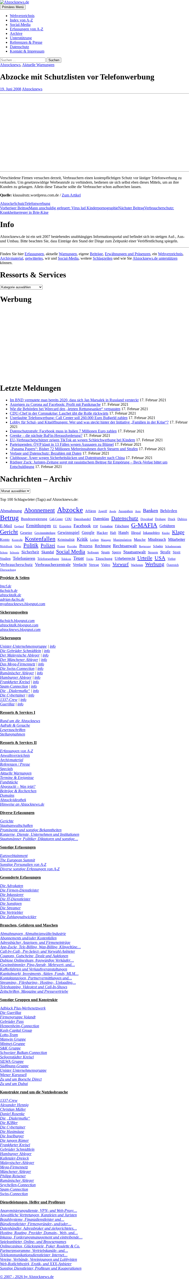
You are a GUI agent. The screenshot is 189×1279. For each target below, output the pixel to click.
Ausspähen (125, 511)
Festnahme (106, 526)
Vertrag (94, 565)
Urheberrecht (125, 558)
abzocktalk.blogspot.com (19, 625)
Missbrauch (157, 539)
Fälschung (122, 526)
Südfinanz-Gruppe (14, 1066)
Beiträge (96, 254)
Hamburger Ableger (16, 677)
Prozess (86, 545)
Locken (94, 539)
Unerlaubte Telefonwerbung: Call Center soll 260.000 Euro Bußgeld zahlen (68, 418)
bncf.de (5, 586)
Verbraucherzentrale (53, 564)
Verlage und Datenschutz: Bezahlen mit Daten (45, 453)
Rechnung (103, 546)
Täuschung (103, 558)
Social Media (70, 552)
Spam (105, 552)
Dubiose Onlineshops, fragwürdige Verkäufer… (37, 960)
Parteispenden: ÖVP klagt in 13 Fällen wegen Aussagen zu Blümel (62, 444)
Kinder (166, 532)
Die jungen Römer (14, 1140)
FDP (95, 526)
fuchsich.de (8, 590)
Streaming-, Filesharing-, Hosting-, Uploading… (38, 982)
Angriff (102, 511)
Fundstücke (9, 782)
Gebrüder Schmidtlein (17, 1149)
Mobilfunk (6, 546)
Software (93, 552)
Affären (90, 511)
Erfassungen (34, 254)
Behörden (168, 510)
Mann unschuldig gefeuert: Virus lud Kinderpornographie (59, 208)
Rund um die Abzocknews (20, 721)
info (53, 646)
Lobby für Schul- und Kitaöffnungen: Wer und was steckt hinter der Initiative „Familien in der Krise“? (89, 422)
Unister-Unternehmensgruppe (23, 646)
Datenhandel (82, 519)
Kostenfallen (40, 538)
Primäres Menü (13, 7)
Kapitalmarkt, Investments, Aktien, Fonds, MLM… (39, 973)
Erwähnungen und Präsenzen (127, 254)
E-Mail (6, 525)
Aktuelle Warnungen (38, 65)
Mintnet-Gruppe (12, 1044)
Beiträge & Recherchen (18, 791)
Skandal (47, 552)
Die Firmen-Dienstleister (19, 890)
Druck (171, 519)
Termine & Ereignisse (17, 777)
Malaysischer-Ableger (17, 1163)
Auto (138, 511)
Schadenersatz (173, 546)
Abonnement (39, 510)
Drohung (160, 519)
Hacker (102, 533)
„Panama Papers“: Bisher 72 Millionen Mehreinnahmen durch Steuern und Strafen (74, 449)
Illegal (136, 533)
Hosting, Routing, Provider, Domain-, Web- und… (39, 1233)
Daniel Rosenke (12, 1114)
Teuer (78, 558)
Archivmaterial (11, 258)
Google (88, 532)
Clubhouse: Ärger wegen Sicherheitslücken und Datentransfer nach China (67, 458)
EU (55, 526)
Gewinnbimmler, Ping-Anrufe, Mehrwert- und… (37, 965)
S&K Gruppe (10, 1048)
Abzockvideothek (13, 800)
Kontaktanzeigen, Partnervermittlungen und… (36, 978)
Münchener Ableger (15, 1171)
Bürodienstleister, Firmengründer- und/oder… (35, 1224)
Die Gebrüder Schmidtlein (20, 651)
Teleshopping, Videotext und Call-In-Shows (33, 987)
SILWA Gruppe (12, 1061)
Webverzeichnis (22, 16)
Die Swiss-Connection (17, 668)
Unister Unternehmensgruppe (23, 1070)
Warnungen (68, 254)
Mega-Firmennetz (14, 1167)
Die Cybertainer (12, 695)
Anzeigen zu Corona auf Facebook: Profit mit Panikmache (55, 404)
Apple (112, 511)
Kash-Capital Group (16, 1030)
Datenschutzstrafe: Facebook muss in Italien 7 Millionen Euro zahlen (63, 431)
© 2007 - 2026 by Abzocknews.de (27, 1277)
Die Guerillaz (10, 1012)
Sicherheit (30, 551)
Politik (30, 545)
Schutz (19, 203)
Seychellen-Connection (18, 1185)
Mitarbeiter (176, 539)
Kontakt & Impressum (27, 51)
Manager (106, 539)
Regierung (145, 546)
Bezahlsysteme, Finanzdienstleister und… (32, 1219)
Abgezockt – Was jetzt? (17, 786)
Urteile (144, 558)
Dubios (182, 519)
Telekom (66, 558)
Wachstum (137, 565)
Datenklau (101, 519)
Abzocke (7, 203)
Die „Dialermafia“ (15, 691)
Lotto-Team (9, 1035)
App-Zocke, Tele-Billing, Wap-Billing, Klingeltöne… (40, 947)
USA (160, 558)
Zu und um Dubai (14, 1084)
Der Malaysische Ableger (20, 655)
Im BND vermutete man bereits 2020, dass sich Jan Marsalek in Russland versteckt (74, 400)
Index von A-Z (21, 20)
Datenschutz (19, 47)
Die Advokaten (11, 886)
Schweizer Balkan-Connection (23, 1052)
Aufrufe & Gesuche (15, 725)
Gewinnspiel (68, 532)
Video (105, 564)
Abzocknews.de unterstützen (155, 258)
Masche (140, 539)
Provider (72, 546)
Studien (5, 559)
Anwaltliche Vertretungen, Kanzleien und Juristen (38, 1215)
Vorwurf (120, 564)
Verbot (171, 559)
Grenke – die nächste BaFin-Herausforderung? (46, 435)
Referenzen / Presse (15, 764)
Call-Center (56, 519)
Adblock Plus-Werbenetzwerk (23, 1008)
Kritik (82, 539)
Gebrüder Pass (12, 1021)
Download (147, 519)
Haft (113, 533)
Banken (150, 510)
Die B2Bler (9, 1123)
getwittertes (34, 258)
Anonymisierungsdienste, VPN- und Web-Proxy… (38, 1210)
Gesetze (26, 532)
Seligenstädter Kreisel (17, 1057)
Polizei (48, 545)
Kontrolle (17, 539)
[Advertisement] (94, 130)
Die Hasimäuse (12, 1131)
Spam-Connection (14, 686)
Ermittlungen (38, 525)
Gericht (9, 532)
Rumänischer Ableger (17, 673)
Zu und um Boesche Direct (21, 1079)
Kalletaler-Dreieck (14, 1158)
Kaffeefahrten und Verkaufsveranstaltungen (33, 969)
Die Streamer (10, 908)
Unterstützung (21, 38)
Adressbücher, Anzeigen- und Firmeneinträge (35, 942)
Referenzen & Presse (26, 42)
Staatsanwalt (134, 551)
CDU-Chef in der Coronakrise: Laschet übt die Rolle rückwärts (59, 413)
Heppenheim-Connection (19, 1026)
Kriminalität (66, 540)
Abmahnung (11, 510)
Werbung (154, 564)
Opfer (18, 546)
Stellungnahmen (12, 734)
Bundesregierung (34, 519)
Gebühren (167, 525)
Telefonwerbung (37, 203)
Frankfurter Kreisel (15, 682)
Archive (16, 33)
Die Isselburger (12, 1136)
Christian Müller (13, 1109)
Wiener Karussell (13, 1075)
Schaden (158, 546)
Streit (176, 552)
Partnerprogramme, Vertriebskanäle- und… (34, 1250)
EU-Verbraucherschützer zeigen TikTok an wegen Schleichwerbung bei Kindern (72, 440)
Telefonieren (24, 558)
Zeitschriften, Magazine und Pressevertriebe (34, 991)
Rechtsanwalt (125, 545)
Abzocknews (10, 65)
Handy (123, 532)
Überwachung (8, 569)
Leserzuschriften (12, 730)
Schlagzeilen (102, 258)
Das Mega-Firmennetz (17, 664)
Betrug (9, 518)
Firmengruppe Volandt (17, 1017)
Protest (61, 546)
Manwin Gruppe (13, 1039)
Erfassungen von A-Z (26, 29)
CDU (68, 519)
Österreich (173, 565)
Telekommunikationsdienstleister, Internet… (33, 1255)
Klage (178, 532)
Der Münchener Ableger (19, 660)
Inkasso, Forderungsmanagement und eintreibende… (41, 1237)
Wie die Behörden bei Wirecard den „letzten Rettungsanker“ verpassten (65, 409)
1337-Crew (8, 700)
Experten (65, 526)
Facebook (82, 525)
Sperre (116, 552)
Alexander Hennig (14, 1105)
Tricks (89, 558)
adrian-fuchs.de (12, 599)
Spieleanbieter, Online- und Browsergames (33, 1242)
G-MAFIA (144, 525)
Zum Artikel (71, 195)
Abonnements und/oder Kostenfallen (28, 938)
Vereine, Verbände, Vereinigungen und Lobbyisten (38, 1259)
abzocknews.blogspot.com (20, 629)
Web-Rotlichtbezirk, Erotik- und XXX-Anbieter (36, 1264)
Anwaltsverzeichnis (15, 755)
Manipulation (122, 540)
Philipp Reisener (13, 1176)
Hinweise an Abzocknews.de (22, 804)
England (19, 526)
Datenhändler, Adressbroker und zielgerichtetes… (38, 1228)
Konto (5, 540)
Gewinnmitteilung (44, 533)
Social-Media (20, 24)
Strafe (165, 552)
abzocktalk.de (10, 595)
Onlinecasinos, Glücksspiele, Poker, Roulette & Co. (40, 1246)
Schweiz (14, 552)
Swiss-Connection (14, 1194)
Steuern (153, 552)
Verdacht (80, 564)
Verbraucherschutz (16, 564)
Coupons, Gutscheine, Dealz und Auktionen (34, 956)
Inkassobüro (151, 533)
